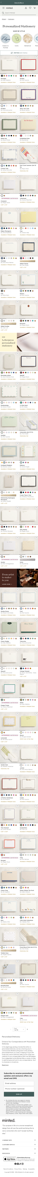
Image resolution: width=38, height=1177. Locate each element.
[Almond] (13, 608)
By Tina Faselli (24, 433)
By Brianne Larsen (6, 467)
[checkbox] (5, 38)
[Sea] (4, 166)
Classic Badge (5, 641)
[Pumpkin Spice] (26, 106)
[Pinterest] (18, 1163)
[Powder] (23, 136)
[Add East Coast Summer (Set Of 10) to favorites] (36, 146)
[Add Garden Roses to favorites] (17, 589)
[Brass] (6, 372)
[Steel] (4, 668)
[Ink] (2, 76)
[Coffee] (30, 638)
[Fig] (21, 372)
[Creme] (2, 106)
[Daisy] (28, 917)
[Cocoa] (9, 527)
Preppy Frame (5, 705)
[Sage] (28, 106)
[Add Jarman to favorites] (36, 746)
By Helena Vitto (5, 922)
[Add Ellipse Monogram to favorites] (17, 209)
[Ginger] (4, 638)
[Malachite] (2, 136)
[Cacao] (30, 76)
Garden (3, 562)
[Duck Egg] (21, 462)
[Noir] (33, 76)
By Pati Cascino (24, 80)
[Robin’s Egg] (13, 668)
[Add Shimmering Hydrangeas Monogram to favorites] (17, 473)
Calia (21, 1018)
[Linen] (2, 321)
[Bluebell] (9, 76)
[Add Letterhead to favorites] (36, 176)
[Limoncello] (21, 228)
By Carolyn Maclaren (7, 531)
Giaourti (3, 671)
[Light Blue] (21, 291)
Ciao (21, 231)
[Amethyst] (9, 980)
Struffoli (3, 108)
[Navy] (6, 228)
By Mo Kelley (23, 407)
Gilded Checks (24, 263)
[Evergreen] (2, 700)
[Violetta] (28, 608)
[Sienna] (13, 492)
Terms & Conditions (8, 1169)
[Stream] (28, 855)
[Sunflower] (11, 638)
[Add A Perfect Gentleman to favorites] (17, 776)
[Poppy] (26, 732)
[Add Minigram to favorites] (17, 507)
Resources (6, 1153)
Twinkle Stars (4, 953)
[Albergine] (13, 432)
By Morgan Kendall (25, 737)
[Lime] (2, 1013)
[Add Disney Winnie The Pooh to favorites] (36, 868)
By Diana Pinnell (5, 140)
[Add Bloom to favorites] (36, 713)
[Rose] (30, 195)
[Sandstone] (13, 136)
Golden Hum (4, 765)
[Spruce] (33, 195)
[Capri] (4, 106)
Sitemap (25, 1169)
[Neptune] (26, 825)
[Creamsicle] (11, 947)
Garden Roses (5, 611)
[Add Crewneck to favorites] (17, 176)
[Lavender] (28, 402)
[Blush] (28, 76)
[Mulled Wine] (30, 258)
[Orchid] (30, 608)
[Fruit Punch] (26, 668)
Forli (21, 611)
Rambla (22, 78)
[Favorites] (30, 7)
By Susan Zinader (6, 501)
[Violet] (28, 732)
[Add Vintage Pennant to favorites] (36, 649)
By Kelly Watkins (6, 80)
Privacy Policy (18, 1169)
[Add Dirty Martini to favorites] (36, 507)
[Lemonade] (2, 462)
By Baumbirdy (24, 140)
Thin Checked (5, 828)
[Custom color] (16, 76)
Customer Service (8, 1144)
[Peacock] (21, 638)
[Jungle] (21, 917)
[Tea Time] (2, 492)
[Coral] (11, 106)
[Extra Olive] (23, 527)
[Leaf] (30, 492)
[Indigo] (13, 372)
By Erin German (24, 859)
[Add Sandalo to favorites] (17, 413)
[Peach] (30, 372)
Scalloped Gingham (6, 465)
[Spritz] (26, 228)
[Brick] (21, 321)
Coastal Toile (4, 168)
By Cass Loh (4, 328)
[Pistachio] (11, 917)
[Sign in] (25, 7)
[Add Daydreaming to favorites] (17, 383)
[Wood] (30, 557)
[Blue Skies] (13, 402)
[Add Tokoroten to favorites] (36, 619)
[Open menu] (3, 7)
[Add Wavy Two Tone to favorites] (36, 86)
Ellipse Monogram (6, 231)
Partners (5, 1149)
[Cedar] (30, 106)
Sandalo (3, 435)
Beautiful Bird (5, 985)
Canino (22, 798)
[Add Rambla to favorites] (36, 57)
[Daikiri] (28, 228)
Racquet (3, 860)
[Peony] (26, 527)
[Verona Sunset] (2, 855)
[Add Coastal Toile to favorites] (17, 146)
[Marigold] (4, 76)
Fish (2, 293)
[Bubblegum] (28, 668)
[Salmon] (6, 1013)
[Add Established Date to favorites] (36, 116)
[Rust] (13, 825)
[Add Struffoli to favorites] (17, 86)
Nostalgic (3, 78)
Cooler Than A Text (25, 495)
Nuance (22, 293)
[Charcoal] (4, 258)
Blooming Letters (6, 375)
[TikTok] (20, 1163)
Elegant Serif (4, 1015)
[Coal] (33, 825)
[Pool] (9, 638)
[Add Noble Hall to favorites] (17, 116)
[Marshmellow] (11, 402)
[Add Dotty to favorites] (36, 537)
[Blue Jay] (2, 887)
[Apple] (21, 76)
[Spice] (28, 700)
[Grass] (11, 76)
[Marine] (9, 166)
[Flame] (33, 608)
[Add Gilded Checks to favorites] (36, 239)
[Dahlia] (30, 732)
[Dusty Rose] (11, 321)
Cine (21, 983)
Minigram (3, 529)
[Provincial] (28, 195)
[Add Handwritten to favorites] (36, 806)
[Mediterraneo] (33, 228)
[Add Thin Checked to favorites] (17, 806)
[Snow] (21, 765)
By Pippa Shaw (24, 168)
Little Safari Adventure (26, 920)
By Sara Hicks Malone (7, 262)
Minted (4, 19)
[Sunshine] (13, 258)
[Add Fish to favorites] (17, 272)
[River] (21, 855)
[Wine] (23, 825)
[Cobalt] (21, 195)
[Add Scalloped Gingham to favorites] (17, 443)
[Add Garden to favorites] (17, 537)
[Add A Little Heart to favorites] (36, 383)
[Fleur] (4, 492)
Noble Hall (4, 138)
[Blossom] (6, 76)
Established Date (25, 138)
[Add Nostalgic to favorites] (17, 57)
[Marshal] (23, 291)
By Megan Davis (5, 202)
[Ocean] (21, 106)
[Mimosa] (11, 228)
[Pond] (23, 76)
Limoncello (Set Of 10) (26, 432)
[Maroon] (26, 291)
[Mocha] (13, 106)
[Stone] (23, 557)
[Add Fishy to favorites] (36, 836)
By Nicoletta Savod (6, 739)
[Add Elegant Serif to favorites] (17, 993)
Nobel (21, 702)
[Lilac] (9, 402)
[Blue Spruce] (21, 258)
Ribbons (22, 465)
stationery (11, 19)
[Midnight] (23, 492)
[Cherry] (9, 372)
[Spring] (2, 372)
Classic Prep (4, 890)
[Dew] (28, 136)
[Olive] (23, 321)
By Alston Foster (6, 407)
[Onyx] (11, 136)
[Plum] (9, 228)
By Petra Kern (5, 295)
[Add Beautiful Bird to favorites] (17, 961)
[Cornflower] (9, 432)
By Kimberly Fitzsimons (27, 496)
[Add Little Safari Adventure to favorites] (36, 898)
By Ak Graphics (5, 892)
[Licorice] (21, 668)
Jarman (22, 768)
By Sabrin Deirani (25, 892)
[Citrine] (11, 980)
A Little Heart (24, 405)
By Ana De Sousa (6, 987)
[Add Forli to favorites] (36, 589)
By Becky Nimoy (25, 110)
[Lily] (33, 732)
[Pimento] (28, 527)
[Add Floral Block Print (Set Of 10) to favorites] (36, 928)
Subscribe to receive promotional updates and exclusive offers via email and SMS (18, 1075)
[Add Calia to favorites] (36, 993)
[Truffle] (28, 557)
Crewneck (4, 201)
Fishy (21, 857)
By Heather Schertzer (7, 766)
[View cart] (34, 7)
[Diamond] (9, 106)
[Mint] (9, 258)
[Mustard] (11, 608)
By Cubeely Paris (25, 922)
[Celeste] (21, 608)
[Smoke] (30, 136)
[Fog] (2, 291)
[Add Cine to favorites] (36, 961)
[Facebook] (15, 1163)
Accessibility (31, 1169)
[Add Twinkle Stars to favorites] (17, 928)
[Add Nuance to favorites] (36, 272)
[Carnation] (26, 887)
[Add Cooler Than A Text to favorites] (36, 473)
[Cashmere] (6, 492)
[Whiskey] (30, 527)
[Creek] (33, 855)
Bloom (22, 735)
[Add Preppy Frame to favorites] (17, 681)
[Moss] (33, 638)
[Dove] (11, 492)
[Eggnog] (26, 258)
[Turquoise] (33, 321)
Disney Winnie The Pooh (27, 890)
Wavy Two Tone (24, 108)
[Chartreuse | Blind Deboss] (21, 1013)
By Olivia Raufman (6, 232)
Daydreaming (4, 405)
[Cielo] (30, 228)
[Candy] (28, 492)
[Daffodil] (23, 887)
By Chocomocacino (6, 110)
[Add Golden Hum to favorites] (17, 746)
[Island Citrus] (21, 732)
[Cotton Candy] (30, 321)
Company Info (7, 1140)
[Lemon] (11, 432)
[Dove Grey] (2, 557)
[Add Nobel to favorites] (36, 681)
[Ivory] (6, 321)
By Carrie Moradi (6, 829)
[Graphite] (4, 527)
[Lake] (23, 855)
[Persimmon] (2, 527)
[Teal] (28, 291)
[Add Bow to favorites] (17, 898)
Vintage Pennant (24, 671)
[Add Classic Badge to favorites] (17, 619)
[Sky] (2, 258)
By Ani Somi (23, 1020)
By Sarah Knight (24, 467)
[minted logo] (9, 8)
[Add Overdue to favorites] (17, 239)
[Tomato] (23, 372)
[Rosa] (26, 462)
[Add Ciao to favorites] (36, 209)
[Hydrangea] (23, 732)
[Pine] (33, 258)
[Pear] (9, 462)
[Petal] (6, 668)
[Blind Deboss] (2, 195)
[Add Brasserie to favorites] (36, 302)
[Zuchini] (2, 432)
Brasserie (22, 323)
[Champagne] (4, 980)
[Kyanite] (6, 136)
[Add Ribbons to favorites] (36, 443)
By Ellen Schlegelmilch (7, 563)
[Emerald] (26, 76)
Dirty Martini (23, 529)
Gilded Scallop (5, 326)
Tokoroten (23, 641)
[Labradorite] (9, 136)
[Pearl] (2, 668)
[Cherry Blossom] (6, 462)
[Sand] (21, 557)
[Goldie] (26, 195)
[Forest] (23, 106)
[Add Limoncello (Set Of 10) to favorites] (36, 413)
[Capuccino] (23, 228)
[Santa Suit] (23, 258)
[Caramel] (13, 527)
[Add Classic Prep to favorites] (17, 868)
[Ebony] (30, 291)
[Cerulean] (2, 228)
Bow (2, 920)
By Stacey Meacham (26, 200)
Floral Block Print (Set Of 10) (28, 947)
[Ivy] (6, 166)
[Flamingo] (13, 638)
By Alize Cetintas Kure (7, 377)
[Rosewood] (28, 825)
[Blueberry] (23, 462)
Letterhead (23, 198)
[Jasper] (4, 136)
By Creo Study (24, 265)
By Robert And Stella (7, 613)
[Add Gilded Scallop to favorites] (17, 302)
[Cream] (13, 76)
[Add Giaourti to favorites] (17, 649)
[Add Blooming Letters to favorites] (17, 353)
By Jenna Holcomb (6, 170)
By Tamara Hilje (24, 232)
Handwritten (23, 828)
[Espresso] (28, 321)
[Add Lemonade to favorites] (17, 713)
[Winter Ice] (28, 258)
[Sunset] (13, 166)
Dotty (21, 562)
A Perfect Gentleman (7, 798)
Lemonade (4, 738)
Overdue (3, 261)
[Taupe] (30, 765)
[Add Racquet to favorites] (17, 836)
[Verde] (28, 795)
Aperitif (22, 375)
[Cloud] (11, 372)
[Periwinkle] (2, 166)
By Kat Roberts (5, 799)
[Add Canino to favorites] (36, 776)
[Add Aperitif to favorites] (36, 353)
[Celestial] (30, 700)
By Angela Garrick (6, 954)
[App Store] (9, 1159)
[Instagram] (22, 1163)
